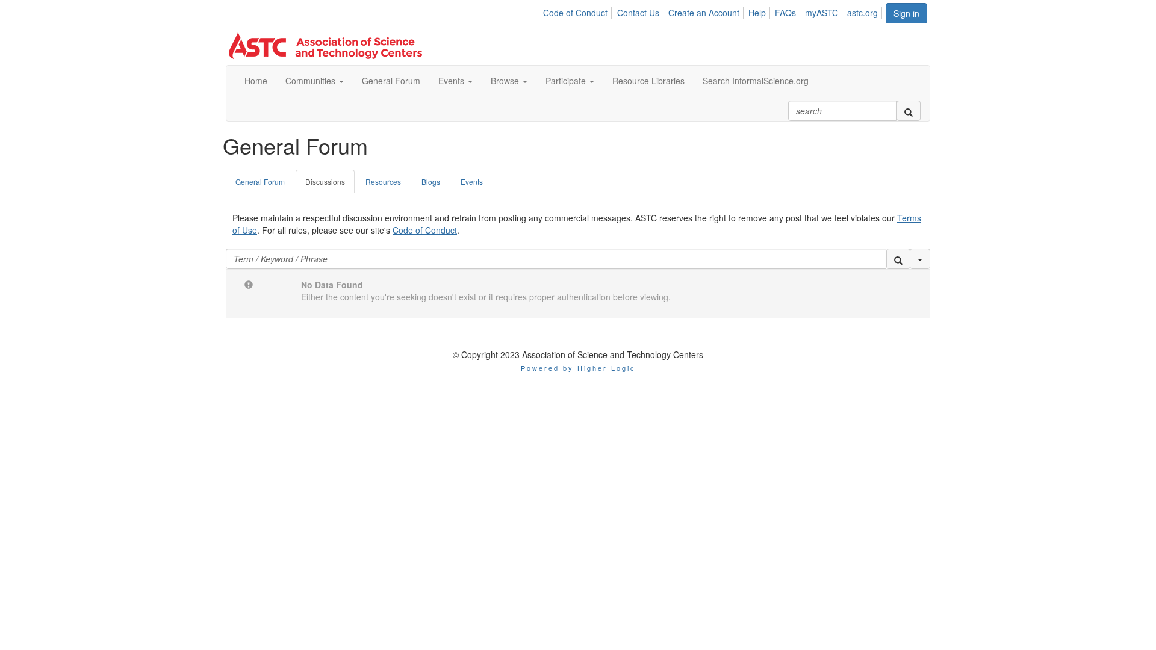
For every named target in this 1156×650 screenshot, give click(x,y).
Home (255, 81)
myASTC (821, 13)
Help (757, 13)
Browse (506, 81)
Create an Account (703, 13)
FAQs (785, 13)
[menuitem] (578, 11)
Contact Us (638, 13)
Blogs (430, 181)
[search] (909, 111)
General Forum (391, 81)
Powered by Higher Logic (578, 368)
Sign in (906, 13)
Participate (566, 81)
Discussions (325, 181)
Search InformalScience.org (756, 81)
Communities (311, 81)
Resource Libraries (648, 81)
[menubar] (714, 11)
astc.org (862, 13)
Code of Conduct (575, 13)
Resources (383, 181)
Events (452, 81)
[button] (898, 259)
